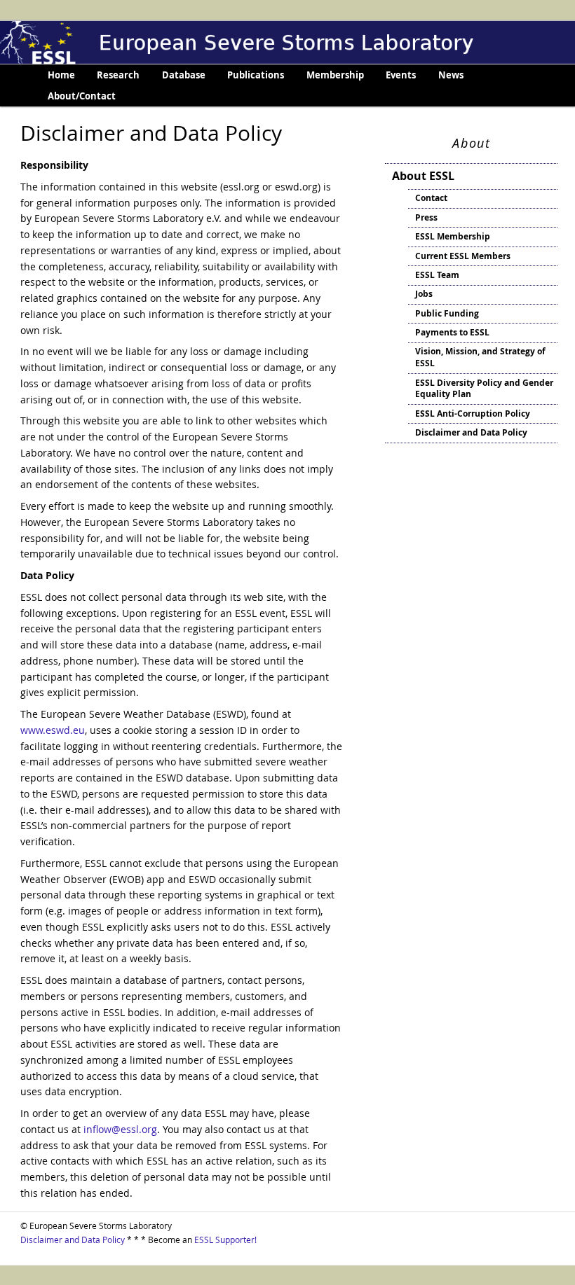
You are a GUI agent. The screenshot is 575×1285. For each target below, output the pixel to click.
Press (426, 217)
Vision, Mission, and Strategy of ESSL (480, 357)
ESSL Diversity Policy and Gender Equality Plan (484, 389)
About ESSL (423, 175)
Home (61, 75)
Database (183, 75)
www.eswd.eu (52, 730)
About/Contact (82, 96)
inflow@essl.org (120, 1129)
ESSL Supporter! (225, 1239)
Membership (335, 75)
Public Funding (447, 313)
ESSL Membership (452, 236)
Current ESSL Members (462, 256)
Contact (431, 198)
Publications (255, 75)
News (451, 75)
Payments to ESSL (452, 332)
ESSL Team (437, 275)
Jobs (424, 294)
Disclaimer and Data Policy (471, 432)
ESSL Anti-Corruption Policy (472, 413)
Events (401, 75)
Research (118, 75)
